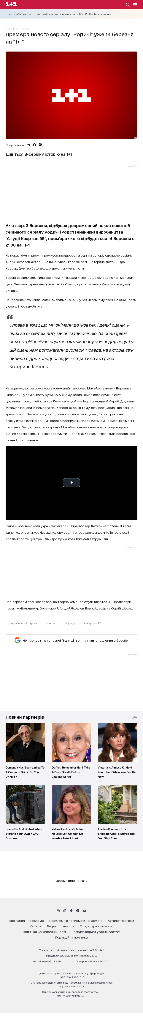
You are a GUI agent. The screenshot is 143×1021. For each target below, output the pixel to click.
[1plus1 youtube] (84, 911)
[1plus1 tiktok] (71, 910)
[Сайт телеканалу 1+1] (11, 5)
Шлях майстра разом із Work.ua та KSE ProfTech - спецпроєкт (73, 14)
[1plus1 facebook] (77, 910)
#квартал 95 (92, 623)
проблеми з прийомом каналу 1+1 (75, 920)
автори (68, 926)
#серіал (51, 623)
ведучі (52, 926)
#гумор (70, 623)
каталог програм (120, 920)
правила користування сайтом (96, 931)
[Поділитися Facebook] (34, 144)
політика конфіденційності (44, 931)
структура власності (96, 926)
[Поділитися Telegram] (28, 144)
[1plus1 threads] (64, 910)
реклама (37, 920)
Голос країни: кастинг (19, 14)
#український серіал (23, 623)
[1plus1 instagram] (58, 910)
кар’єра (35, 926)
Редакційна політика (71, 937)
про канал (17, 920)
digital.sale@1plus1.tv (71, 986)
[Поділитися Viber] (40, 144)
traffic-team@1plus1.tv (70, 995)
